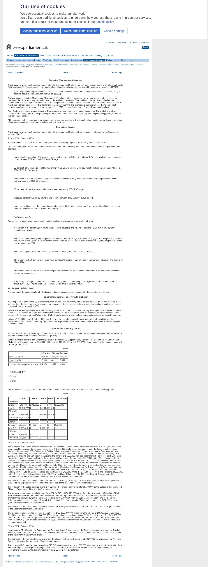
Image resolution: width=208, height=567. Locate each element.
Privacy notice (90, 561)
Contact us (145, 43)
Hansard (78, 65)
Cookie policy (101, 561)
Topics (131, 60)
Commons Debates (90, 65)
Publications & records (94, 60)
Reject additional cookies (80, 31)
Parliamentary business (26, 55)
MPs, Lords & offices (50, 55)
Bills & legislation (61, 60)
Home (10, 55)
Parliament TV (112, 60)
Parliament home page (24, 65)
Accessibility (109, 43)
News (123, 60)
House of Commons (16, 60)
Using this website (67, 562)
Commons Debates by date (109, 65)
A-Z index (9, 562)
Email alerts (121, 43)
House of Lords (33, 60)
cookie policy (105, 21)
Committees (76, 60)
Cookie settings (114, 31)
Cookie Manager (113, 561)
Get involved (87, 55)
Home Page (117, 73)
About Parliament (70, 55)
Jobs (56, 562)
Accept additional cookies (40, 31)
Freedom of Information (43, 562)
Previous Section (15, 73)
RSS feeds (133, 43)
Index (65, 73)
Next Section (14, 556)
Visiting (98, 55)
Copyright (79, 562)
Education (109, 55)
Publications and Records (63, 65)
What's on (47, 60)
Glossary (19, 562)
